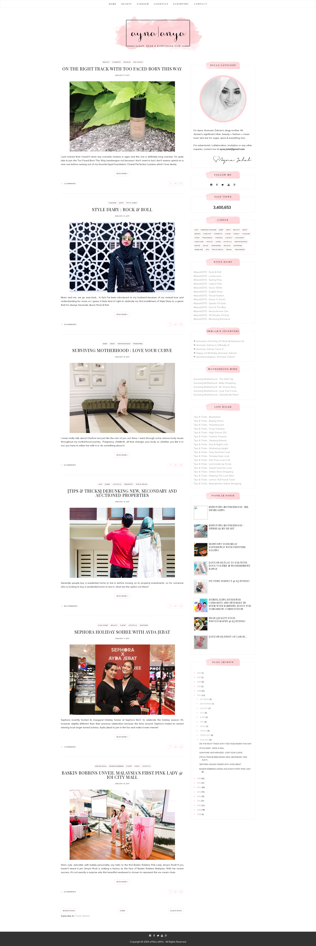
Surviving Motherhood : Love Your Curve (122, 350)
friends (219, 238)
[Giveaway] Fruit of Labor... (228, 636)
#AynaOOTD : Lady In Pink (208, 283)
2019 (199, 686)
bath (228, 230)
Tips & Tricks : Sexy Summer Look (212, 452)
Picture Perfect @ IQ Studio (229, 581)
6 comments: (70, 465)
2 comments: (70, 184)
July (202, 713)
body (112, 344)
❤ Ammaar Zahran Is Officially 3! (211, 345)
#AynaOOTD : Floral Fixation (209, 295)
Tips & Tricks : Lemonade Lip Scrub (212, 463)
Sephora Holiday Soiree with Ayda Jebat (122, 632)
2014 (199, 787)
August (204, 708)
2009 (199, 810)
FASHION (143, 3)
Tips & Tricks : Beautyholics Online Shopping (217, 483)
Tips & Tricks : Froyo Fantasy (209, 428)
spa (207, 250)
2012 (199, 796)
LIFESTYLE (161, 3)
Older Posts (176, 911)
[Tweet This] (175, 184)
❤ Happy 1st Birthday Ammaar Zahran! (215, 353)
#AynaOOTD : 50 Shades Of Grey (211, 315)
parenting (138, 344)
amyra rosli (101, 766)
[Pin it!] (181, 184)
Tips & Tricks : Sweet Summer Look (213, 467)
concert (207, 234)
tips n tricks (141, 484)
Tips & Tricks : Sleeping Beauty (210, 440)
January (204, 740)
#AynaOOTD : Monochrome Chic (211, 311)
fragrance (207, 238)
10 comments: (70, 324)
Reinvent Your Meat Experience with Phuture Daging (227, 547)
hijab (218, 242)
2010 (199, 805)
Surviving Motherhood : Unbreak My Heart (216, 394)
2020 (199, 682)
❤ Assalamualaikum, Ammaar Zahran (214, 356)
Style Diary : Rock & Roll (122, 209)
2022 (199, 673)
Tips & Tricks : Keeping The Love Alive (214, 475)
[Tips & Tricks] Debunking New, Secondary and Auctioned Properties (122, 493)
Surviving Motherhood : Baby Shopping (215, 382)
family (236, 234)
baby (105, 344)
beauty (106, 62)
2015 (199, 783)
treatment (240, 250)
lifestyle (117, 484)
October (204, 699)
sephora (144, 625)
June (202, 717)
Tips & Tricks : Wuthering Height (211, 448)
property (128, 484)
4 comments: (70, 747)
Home (113, 3)
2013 (199, 792)
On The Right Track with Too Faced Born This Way (122, 69)
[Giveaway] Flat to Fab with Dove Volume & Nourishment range (229, 565)
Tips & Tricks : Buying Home (209, 420)
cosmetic (116, 62)
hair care (199, 242)
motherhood (124, 344)
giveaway (239, 238)
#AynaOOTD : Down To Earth (209, 299)
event (123, 625)
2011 (199, 801)
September (206, 704)
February (205, 735)
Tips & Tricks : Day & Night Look (211, 444)
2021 (199, 677)
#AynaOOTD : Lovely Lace (207, 276)
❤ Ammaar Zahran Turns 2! (209, 349)
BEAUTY (126, 3)
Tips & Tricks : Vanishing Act (209, 424)
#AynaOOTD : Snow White (208, 287)
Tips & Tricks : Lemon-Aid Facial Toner (214, 479)
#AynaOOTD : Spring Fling (208, 279)
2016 (199, 778)
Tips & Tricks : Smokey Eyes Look (211, 456)
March (203, 731)
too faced (138, 62)
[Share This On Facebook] (170, 184)
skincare (199, 250)
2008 (199, 814)
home (107, 484)
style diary (131, 203)
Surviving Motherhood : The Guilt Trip (213, 379)
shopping (237, 246)
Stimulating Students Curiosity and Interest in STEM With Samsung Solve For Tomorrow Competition (230, 604)
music (206, 246)
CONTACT (200, 3)
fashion (112, 203)
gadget (228, 238)
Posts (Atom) (82, 915)
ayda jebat (103, 625)
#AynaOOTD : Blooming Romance (212, 318)
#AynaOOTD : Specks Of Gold (210, 303)
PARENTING (181, 3)
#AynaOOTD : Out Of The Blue (210, 307)
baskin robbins (116, 766)
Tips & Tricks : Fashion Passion (210, 436)
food (136, 766)
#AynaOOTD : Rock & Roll (207, 272)
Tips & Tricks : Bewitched (207, 416)
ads (100, 484)
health (209, 242)
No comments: (71, 606)
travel (229, 250)
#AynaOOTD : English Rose (208, 291)
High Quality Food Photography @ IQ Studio (227, 620)
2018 (199, 691)
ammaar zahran (208, 230)
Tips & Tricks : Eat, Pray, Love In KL (212, 460)
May (202, 722)
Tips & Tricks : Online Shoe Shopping (213, 471)
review (127, 62)
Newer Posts (69, 911)
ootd (121, 203)
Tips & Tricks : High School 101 (210, 432)
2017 (199, 695)
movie (197, 246)
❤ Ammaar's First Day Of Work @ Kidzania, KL (219, 341)
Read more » (122, 173)
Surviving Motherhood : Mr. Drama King (215, 386)
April (203, 726)
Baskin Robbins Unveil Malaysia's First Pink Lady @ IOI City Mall (122, 775)
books (197, 234)
